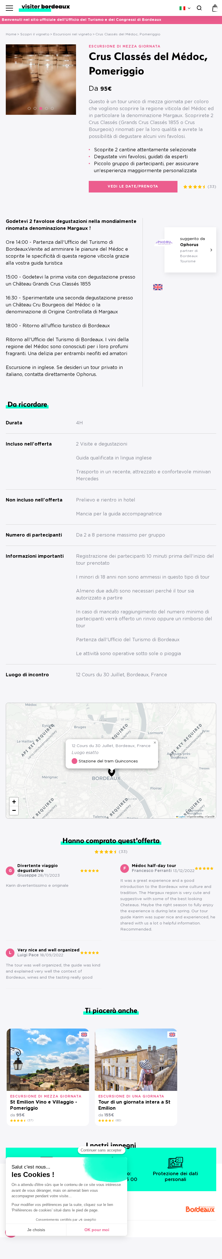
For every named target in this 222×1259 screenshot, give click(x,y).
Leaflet (181, 816)
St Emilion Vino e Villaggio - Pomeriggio (43, 1105)
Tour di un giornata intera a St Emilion (134, 1105)
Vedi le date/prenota (133, 186)
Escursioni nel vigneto (72, 34)
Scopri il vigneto (34, 34)
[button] (29, 108)
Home (11, 34)
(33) (212, 187)
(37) (30, 1120)
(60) (118, 1120)
